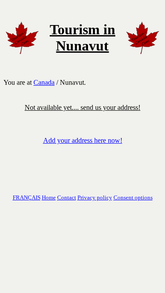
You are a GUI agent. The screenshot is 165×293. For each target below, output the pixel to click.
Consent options (133, 197)
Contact (66, 197)
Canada (44, 82)
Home (49, 197)
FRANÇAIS (26, 197)
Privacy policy (94, 197)
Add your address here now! (82, 140)
